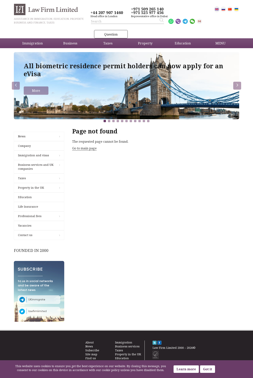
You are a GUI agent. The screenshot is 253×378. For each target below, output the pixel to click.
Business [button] (70, 43)
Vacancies (24, 225)
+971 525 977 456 (147, 12)
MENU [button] (220, 43)
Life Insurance (28, 206)
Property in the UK (31, 187)
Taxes (22, 178)
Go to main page (84, 148)
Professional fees (30, 216)
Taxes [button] (107, 43)
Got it (207, 369)
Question (111, 34)
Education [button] (183, 43)
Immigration (123, 342)
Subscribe (92, 350)
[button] (105, 121)
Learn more (186, 369)
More (36, 90)
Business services (127, 346)
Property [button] (145, 43)
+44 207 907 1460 (107, 12)
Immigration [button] (32, 43)
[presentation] (16, 86)
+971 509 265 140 (147, 9)
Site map (91, 354)
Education (25, 197)
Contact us (25, 235)
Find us (90, 358)
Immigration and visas (33, 155)
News (21, 136)
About (89, 342)
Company (24, 146)
